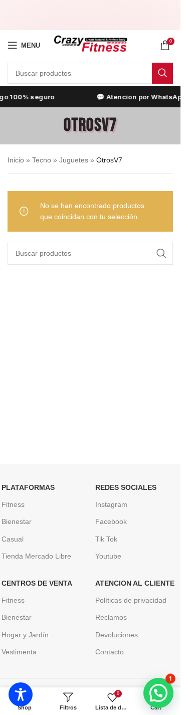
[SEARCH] (162, 73)
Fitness (13, 504)
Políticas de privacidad (130, 600)
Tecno (41, 160)
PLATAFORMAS (28, 487)
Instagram (111, 504)
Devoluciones (116, 635)
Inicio (16, 160)
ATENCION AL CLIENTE (134, 583)
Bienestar (17, 521)
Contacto (109, 652)
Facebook (111, 521)
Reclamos (111, 617)
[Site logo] (90, 45)
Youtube (108, 556)
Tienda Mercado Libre (36, 556)
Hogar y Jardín (25, 635)
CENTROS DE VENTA (37, 583)
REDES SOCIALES (125, 487)
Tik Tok (106, 539)
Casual (13, 539)
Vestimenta (19, 652)
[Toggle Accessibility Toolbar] (21, 694)
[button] (158, 693)
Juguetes (73, 160)
